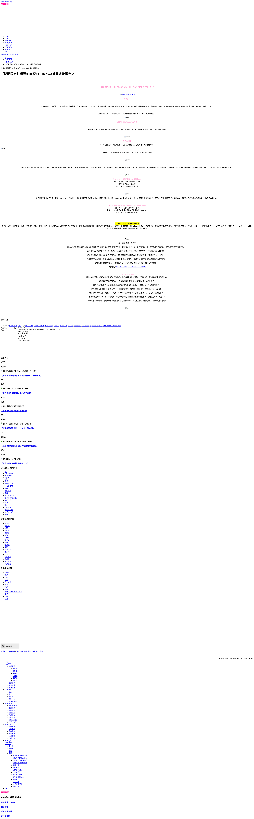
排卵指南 (16, 765)
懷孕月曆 (16, 786)
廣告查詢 (35, 651)
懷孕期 (11, 748)
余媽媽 (7, 481)
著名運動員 (13, 701)
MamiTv (56, 326)
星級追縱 (12, 708)
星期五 (15, 678)
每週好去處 (9, 62)
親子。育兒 (13, 722)
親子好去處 (9, 512)
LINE (19, 326)
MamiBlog (8, 46)
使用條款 (12, 651)
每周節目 (12, 666)
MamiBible (8, 44)
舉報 (41, 651)
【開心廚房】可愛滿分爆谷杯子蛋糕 (16, 393)
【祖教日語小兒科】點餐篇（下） (15, 463)
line (6, 51)
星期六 (15, 680)
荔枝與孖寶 (9, 510)
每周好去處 (13, 326)
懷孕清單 (16, 779)
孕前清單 (16, 782)
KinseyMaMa (9, 473)
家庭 (6, 493)
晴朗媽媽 (8, 500)
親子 (100, 326)
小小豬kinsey (9, 495)
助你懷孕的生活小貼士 (21, 760)
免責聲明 (19, 651)
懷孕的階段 (17, 772)
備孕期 (11, 746)
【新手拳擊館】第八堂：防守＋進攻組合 (18, 428)
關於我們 (4, 651)
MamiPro (8, 40)
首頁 (6, 37)
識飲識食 (12, 713)
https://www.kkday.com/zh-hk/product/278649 (131, 267)
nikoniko (70, 326)
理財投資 (12, 738)
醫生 (10, 694)
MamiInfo (8, 49)
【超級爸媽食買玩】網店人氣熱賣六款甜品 (19, 446)
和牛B (7, 488)
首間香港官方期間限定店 (112, 326)
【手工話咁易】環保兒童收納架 (14, 411)
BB (6, 472)
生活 (6, 505)
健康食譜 (12, 729)
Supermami (8, 58)
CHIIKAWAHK (39, 326)
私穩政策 (27, 651)
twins (6, 479)
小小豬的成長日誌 (11, 498)
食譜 (6, 514)
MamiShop (8, 47)
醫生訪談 (12, 685)
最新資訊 (12, 710)
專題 (10, 753)
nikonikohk (77, 326)
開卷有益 (12, 726)
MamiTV (8, 38)
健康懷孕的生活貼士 (20, 758)
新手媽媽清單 (17, 784)
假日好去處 (9, 486)
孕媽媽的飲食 (17, 770)
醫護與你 (12, 715)
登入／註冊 (5, 4)
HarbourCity (49, 326)
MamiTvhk (63, 326)
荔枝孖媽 (8, 507)
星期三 (15, 673)
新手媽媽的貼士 (18, 777)
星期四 (15, 676)
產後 (10, 751)
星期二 (15, 671)
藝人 (10, 692)
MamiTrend (8, 42)
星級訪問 (12, 683)
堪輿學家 (12, 696)
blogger (7, 477)
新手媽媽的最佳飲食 (20, 763)
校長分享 (12, 688)
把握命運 (12, 733)
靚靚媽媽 (12, 717)
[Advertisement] (127, 20)
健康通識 (12, 731)
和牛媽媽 (8, 491)
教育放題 (12, 736)
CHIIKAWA (29, 326)
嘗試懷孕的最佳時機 (20, 755)
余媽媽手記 (9, 483)
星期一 (15, 668)
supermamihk (94, 326)
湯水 (6, 503)
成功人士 (12, 699)
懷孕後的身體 (17, 775)
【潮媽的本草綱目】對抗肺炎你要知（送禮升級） (21, 376)
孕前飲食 (16, 767)
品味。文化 (13, 720)
